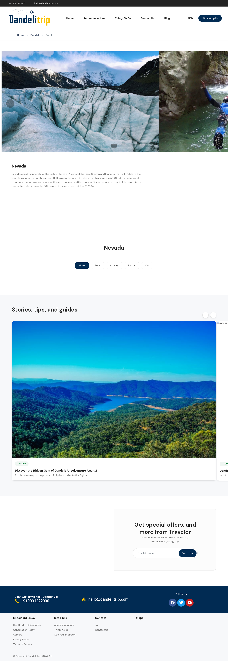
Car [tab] (147, 265)
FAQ (97, 625)
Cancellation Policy (24, 629)
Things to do (61, 629)
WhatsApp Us (210, 18)
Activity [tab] (114, 265)
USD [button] (190, 18)
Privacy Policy (21, 639)
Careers (17, 634)
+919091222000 (17, 3)
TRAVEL (22, 463)
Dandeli (34, 35)
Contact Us (147, 18)
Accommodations (94, 18)
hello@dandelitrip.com (46, 3)
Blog (167, 18)
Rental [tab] (131, 265)
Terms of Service (22, 644)
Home (70, 18)
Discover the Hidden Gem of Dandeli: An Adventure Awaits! (56, 470)
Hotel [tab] (82, 265)
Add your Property (65, 634)
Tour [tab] (97, 265)
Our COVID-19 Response (27, 625)
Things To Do (123, 18)
